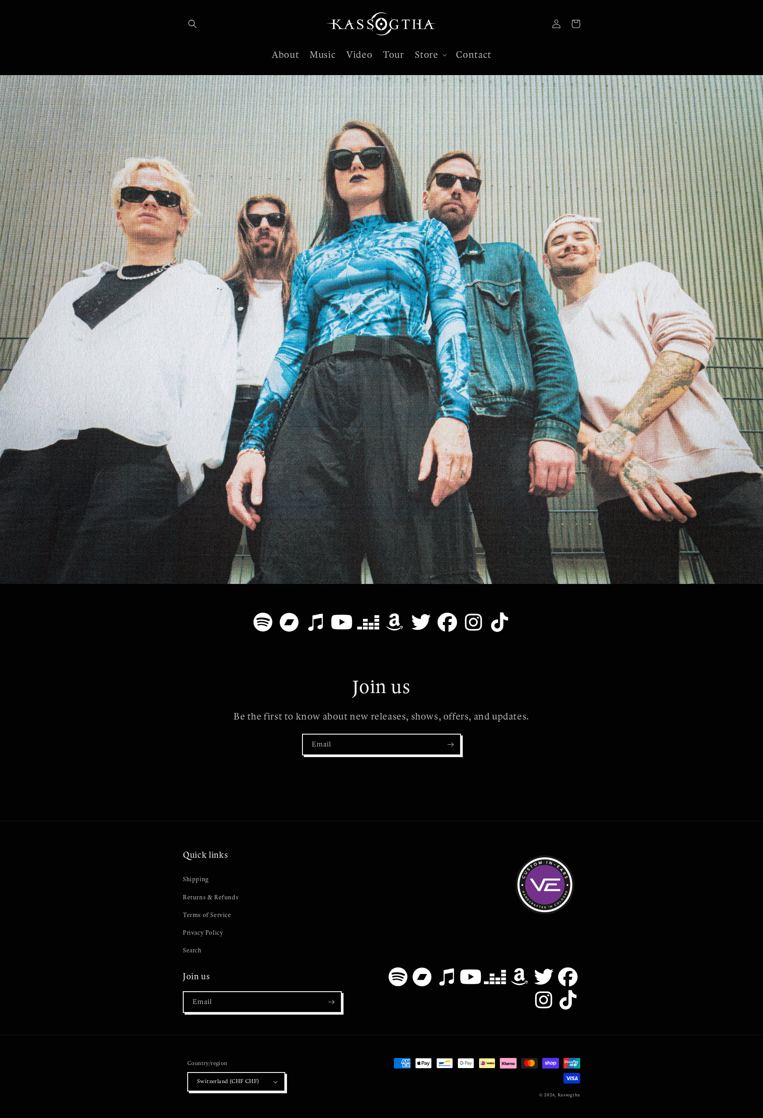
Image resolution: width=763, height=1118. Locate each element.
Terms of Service (207, 915)
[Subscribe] (450, 744)
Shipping (196, 879)
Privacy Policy (203, 932)
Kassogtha (569, 1095)
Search (192, 950)
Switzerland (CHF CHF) (228, 1081)
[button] (192, 24)
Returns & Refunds (210, 897)
